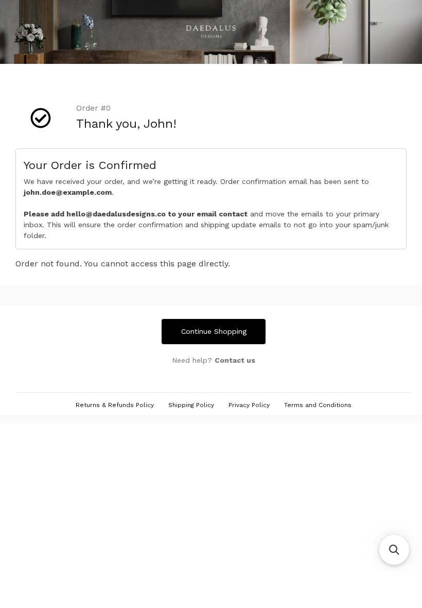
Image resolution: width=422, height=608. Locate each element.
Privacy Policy (249, 405)
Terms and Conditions (317, 405)
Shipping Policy (191, 405)
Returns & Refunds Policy (115, 405)
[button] (394, 550)
